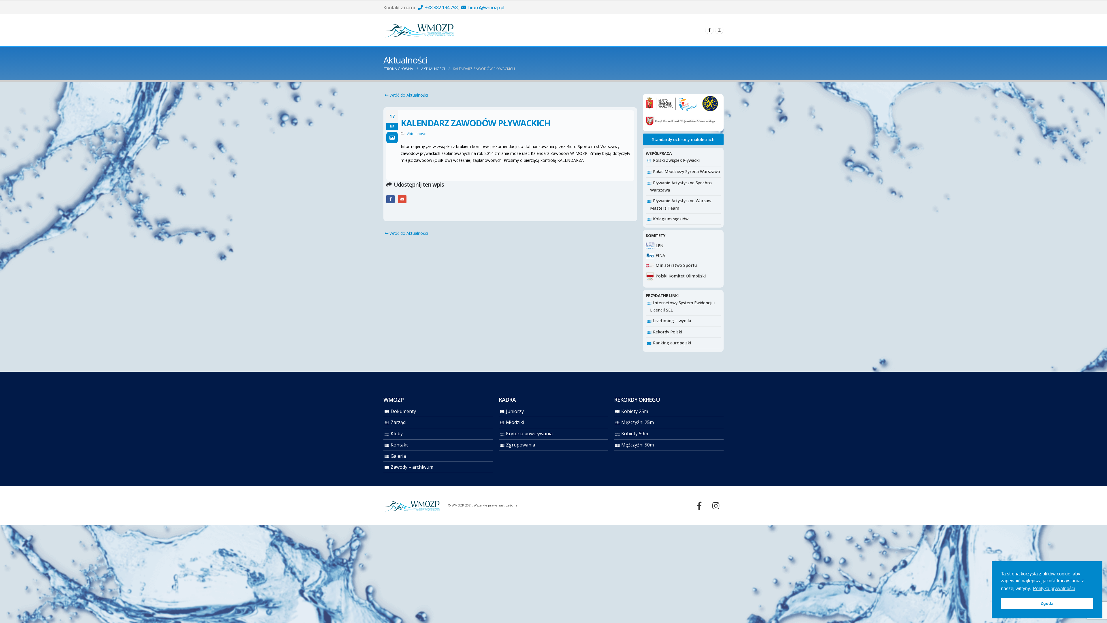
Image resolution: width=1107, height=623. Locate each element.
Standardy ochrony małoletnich (683, 139)
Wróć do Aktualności (408, 95)
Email (402, 199)
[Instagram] (719, 30)
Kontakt (399, 445)
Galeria (398, 456)
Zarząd (398, 422)
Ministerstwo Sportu (675, 265)
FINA (659, 255)
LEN (658, 245)
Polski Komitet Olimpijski (680, 276)
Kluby (397, 433)
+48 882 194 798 (441, 7)
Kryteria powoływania (529, 433)
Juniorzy (515, 411)
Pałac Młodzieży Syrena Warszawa (686, 171)
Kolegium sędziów (670, 219)
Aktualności (416, 133)
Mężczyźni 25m (637, 422)
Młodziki (515, 422)
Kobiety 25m (634, 411)
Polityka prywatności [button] (1054, 588)
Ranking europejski (672, 343)
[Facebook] (709, 30)
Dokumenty (403, 411)
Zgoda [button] (1047, 603)
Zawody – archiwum (412, 467)
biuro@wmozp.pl (485, 7)
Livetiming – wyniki (672, 320)
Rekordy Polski (667, 332)
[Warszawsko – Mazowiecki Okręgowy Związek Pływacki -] (419, 30)
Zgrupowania (520, 445)
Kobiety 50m (634, 433)
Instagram (716, 505)
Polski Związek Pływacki (676, 160)
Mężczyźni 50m (637, 445)
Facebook (390, 199)
